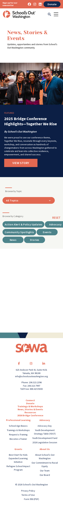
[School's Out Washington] (19, 14)
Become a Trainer (18, 438)
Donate (52, 4)
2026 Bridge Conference (30, 415)
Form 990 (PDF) (31, 499)
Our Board (45, 474)
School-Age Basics (18, 425)
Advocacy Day (45, 425)
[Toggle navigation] (57, 14)
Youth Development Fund (44, 438)
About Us (45, 449)
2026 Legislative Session (44, 442)
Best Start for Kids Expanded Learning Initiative (18, 458)
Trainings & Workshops (30, 406)
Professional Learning (18, 420)
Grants (18, 449)
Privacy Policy (28, 490)
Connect (30, 400)
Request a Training (18, 434)
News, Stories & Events (30, 409)
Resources (30, 412)
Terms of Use (28, 494)
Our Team (45, 470)
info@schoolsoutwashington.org (31, 376)
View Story (20, 163)
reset (56, 218)
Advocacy (44, 420)
